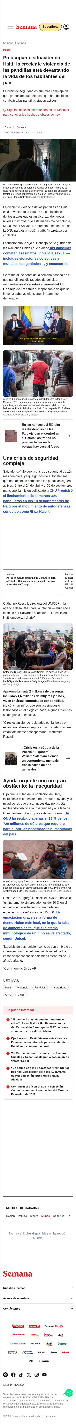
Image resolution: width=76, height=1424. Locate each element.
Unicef (21, 994)
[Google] (5, 1374)
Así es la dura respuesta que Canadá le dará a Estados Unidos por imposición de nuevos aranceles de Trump (31, 581)
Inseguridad (59, 987)
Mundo (21, 42)
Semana (8, 42)
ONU (8, 994)
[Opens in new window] (13, 1374)
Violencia (22, 987)
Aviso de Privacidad (17, 1385)
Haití (8, 987)
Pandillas (40, 987)
